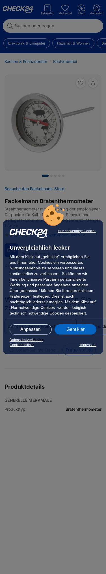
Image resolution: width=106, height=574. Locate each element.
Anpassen (30, 329)
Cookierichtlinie (22, 345)
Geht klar (75, 329)
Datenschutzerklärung (27, 340)
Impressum (87, 345)
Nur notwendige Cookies (77, 231)
